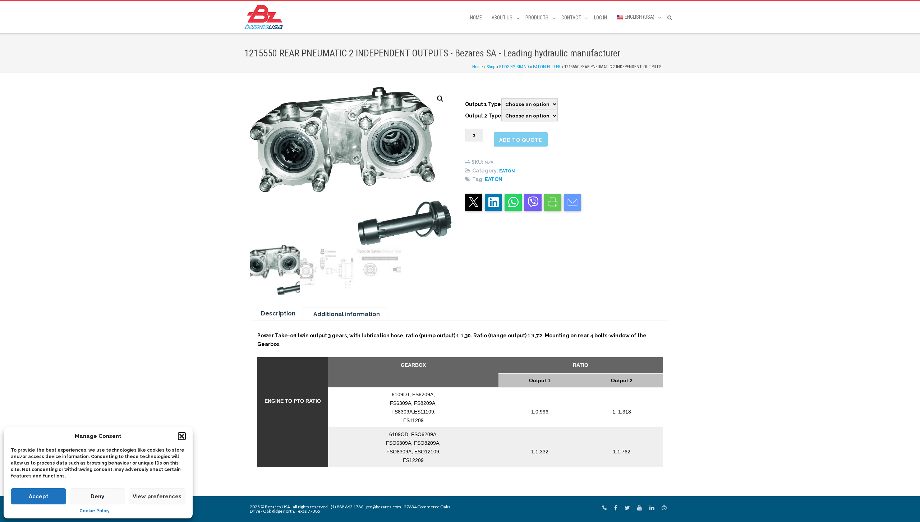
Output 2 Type (483, 116)
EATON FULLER (546, 66)
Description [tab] (278, 313)
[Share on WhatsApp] (513, 202)
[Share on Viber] (533, 202)
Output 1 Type (483, 104)
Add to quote (520, 140)
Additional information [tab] (346, 314)
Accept (39, 496)
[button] (181, 436)
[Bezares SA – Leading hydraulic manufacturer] (265, 17)
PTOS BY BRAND (514, 66)
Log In (600, 17)
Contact (571, 17)
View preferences (157, 496)
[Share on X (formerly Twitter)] (473, 202)
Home (476, 17)
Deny (97, 496)
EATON (507, 171)
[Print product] (552, 202)
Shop (491, 66)
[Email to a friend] (572, 202)
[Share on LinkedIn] (493, 202)
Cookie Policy (94, 510)
